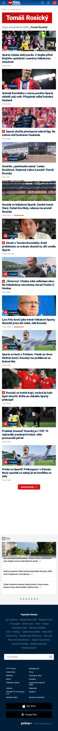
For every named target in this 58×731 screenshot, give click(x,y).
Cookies (9, 688)
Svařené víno (11, 636)
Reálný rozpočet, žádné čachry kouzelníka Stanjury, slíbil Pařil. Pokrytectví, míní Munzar (28, 572)
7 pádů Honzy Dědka (31, 632)
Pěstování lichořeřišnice (19, 640)
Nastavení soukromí (36, 697)
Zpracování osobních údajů (37, 684)
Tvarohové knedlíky (19, 644)
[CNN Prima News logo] (14, 3)
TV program (14, 624)
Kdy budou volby (19, 628)
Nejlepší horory (45, 620)
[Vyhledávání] (42, 2)
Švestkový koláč (29, 648)
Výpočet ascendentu (41, 640)
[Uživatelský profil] (48, 2)
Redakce (32, 692)
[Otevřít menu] (3, 2)
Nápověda (33, 688)
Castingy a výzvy (35, 675)
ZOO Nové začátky (37, 628)
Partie (37, 624)
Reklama (9, 675)
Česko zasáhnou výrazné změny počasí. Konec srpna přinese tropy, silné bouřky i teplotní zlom (26, 585)
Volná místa (10, 672)
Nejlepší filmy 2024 (28, 620)
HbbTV (8, 679)
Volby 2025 (47, 632)
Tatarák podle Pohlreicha (30, 636)
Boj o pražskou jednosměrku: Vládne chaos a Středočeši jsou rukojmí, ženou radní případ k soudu (27, 559)
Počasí (45, 624)
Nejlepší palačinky (38, 644)
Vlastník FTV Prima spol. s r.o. (15, 693)
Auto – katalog (13, 632)
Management (34, 669)
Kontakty (32, 679)
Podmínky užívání (12, 683)
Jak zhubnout (12, 620)
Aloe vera (48, 636)
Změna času (27, 624)
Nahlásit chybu (11, 697)
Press (31, 672)
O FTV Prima (11, 669)
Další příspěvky (27, 487)
